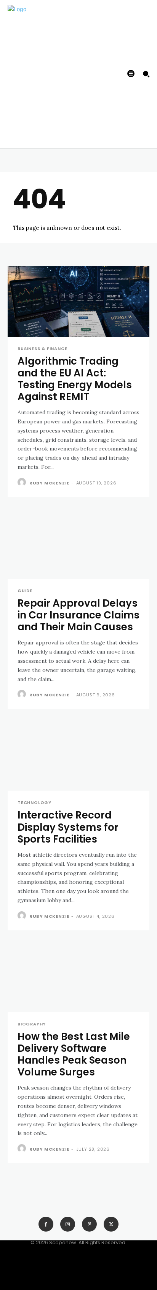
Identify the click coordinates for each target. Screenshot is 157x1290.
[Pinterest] (89, 1224)
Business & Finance (42, 349)
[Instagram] (67, 1224)
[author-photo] (23, 482)
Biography (32, 1024)
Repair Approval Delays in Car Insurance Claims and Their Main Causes (78, 615)
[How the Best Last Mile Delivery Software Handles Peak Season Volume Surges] (78, 976)
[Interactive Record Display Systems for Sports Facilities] (78, 755)
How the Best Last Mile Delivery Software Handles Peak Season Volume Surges (74, 1054)
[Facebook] (45, 1224)
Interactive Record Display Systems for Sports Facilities (68, 827)
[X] (111, 1224)
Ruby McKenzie (49, 483)
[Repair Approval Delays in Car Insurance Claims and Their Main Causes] (78, 543)
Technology (34, 803)
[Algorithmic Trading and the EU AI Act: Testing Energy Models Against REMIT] (78, 301)
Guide (25, 591)
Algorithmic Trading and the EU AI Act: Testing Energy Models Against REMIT (75, 379)
